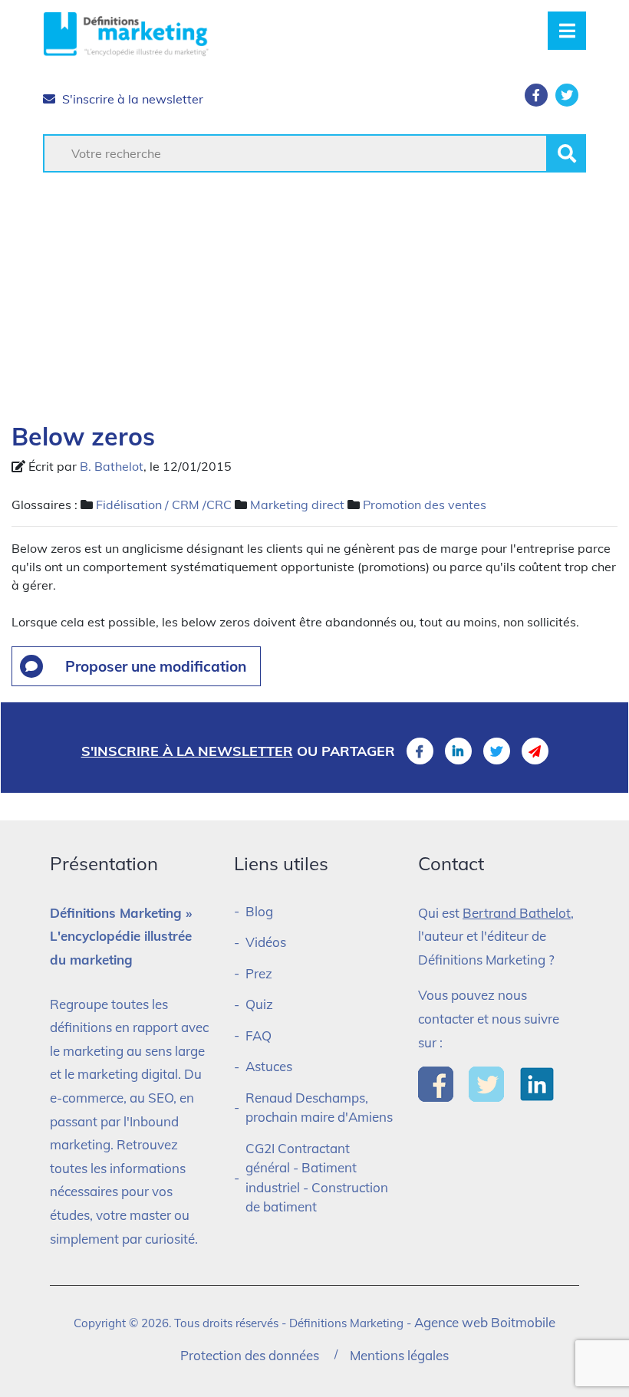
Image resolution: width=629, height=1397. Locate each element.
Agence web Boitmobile (484, 1322)
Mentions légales (399, 1355)
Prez (258, 973)
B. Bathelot (111, 466)
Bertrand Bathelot (517, 913)
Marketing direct (297, 504)
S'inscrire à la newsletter (131, 99)
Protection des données (249, 1355)
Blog (259, 911)
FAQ (258, 1035)
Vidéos (265, 942)
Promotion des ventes (424, 504)
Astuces (268, 1066)
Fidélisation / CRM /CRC (164, 504)
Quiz (259, 1004)
